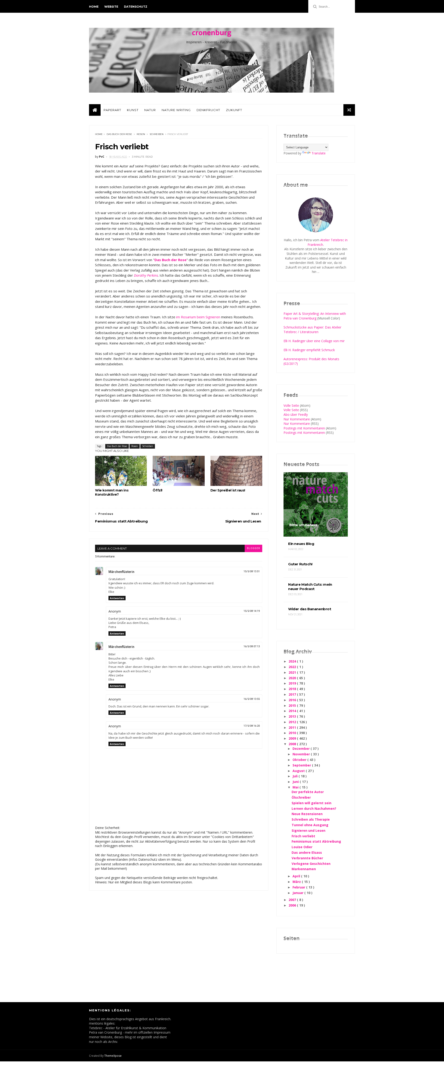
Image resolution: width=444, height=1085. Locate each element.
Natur (150, 110)
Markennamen (304, 869)
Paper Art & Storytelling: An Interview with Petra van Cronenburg (315, 315)
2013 (293, 716)
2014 (293, 711)
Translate (318, 153)
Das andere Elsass (307, 852)
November (302, 754)
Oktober (300, 759)
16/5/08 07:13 (252, 646)
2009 (293, 738)
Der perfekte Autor (308, 792)
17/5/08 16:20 (252, 725)
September (302, 765)
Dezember (302, 748)
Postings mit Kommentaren (304, 428)
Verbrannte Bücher (307, 858)
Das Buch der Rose (119, 134)
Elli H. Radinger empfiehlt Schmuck (309, 350)
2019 (293, 683)
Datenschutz (135, 6)
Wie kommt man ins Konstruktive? (111, 492)
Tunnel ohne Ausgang (310, 825)
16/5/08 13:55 (252, 698)
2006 (293, 905)
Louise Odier (302, 847)
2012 (293, 722)
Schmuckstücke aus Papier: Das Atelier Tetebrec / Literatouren (312, 329)
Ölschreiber (301, 797)
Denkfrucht (208, 110)
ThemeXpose (113, 1056)
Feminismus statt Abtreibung (316, 841)
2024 (293, 661)
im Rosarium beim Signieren (198, 317)
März (297, 881)
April (297, 876)
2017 (293, 694)
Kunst (133, 110)
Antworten (117, 598)
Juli (296, 776)
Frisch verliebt (303, 836)
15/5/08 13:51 (252, 571)
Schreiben (156, 134)
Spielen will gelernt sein (311, 803)
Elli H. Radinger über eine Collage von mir (314, 341)
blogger (253, 548)
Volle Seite (291, 405)
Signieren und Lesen (308, 830)
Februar (299, 887)
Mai (296, 787)
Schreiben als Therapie (311, 819)
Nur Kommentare (297, 419)
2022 (293, 667)
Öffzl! (157, 490)
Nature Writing (176, 110)
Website (111, 6)
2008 (293, 744)
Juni (296, 781)
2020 (293, 678)
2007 (293, 899)
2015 (293, 705)
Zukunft (234, 110)
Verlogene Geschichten (311, 863)
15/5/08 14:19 (252, 611)
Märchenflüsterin (121, 572)
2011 (293, 727)
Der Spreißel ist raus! (227, 490)
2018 (293, 689)
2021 (293, 672)
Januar (298, 893)
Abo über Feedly (296, 414)
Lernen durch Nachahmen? (314, 808)
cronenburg (211, 32)
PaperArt (112, 110)
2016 (293, 700)
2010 (293, 733)
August (299, 771)
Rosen (141, 134)
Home (94, 6)
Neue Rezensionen (307, 814)
